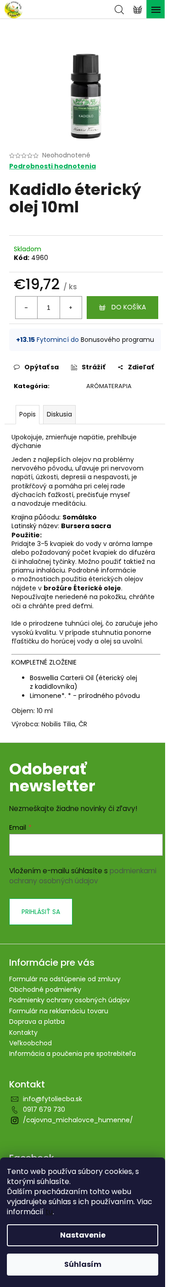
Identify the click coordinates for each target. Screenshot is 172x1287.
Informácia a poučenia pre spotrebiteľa (72, 1053)
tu (49, 1211)
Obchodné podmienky (45, 989)
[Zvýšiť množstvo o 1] (71, 308)
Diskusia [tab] (59, 414)
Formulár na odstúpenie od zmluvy (65, 979)
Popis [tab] (27, 414)
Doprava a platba (37, 1021)
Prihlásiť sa (41, 911)
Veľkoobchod (30, 1043)
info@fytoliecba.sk (52, 1098)
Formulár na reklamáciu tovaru (58, 1011)
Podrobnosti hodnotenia (52, 166)
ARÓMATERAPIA (109, 386)
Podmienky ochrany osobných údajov (69, 1000)
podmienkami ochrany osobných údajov (82, 876)
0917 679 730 (44, 1109)
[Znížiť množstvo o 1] (27, 308)
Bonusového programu (117, 339)
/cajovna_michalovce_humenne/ (78, 1120)
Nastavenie (82, 1235)
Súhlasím (82, 1264)
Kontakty (23, 1032)
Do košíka (128, 307)
